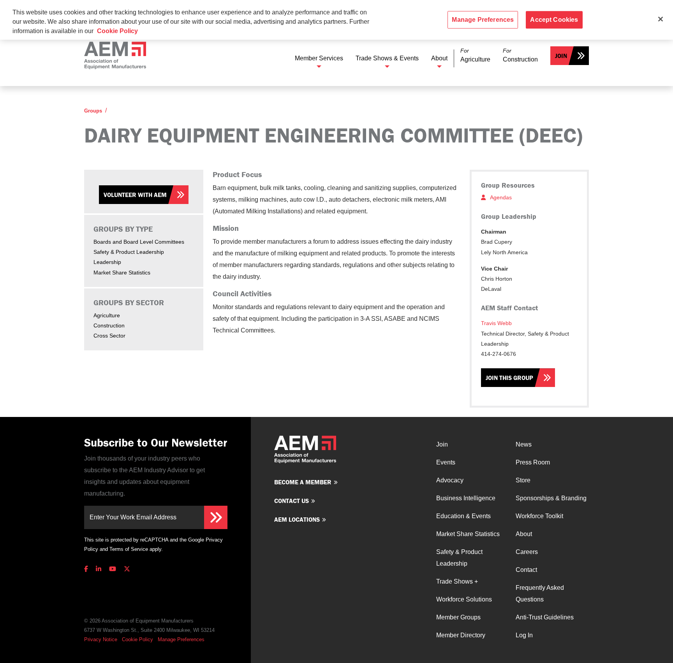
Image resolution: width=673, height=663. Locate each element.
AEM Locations (297, 519)
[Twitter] (127, 569)
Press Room (533, 462)
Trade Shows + (457, 581)
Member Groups (458, 617)
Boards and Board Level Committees (138, 242)
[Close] (660, 19)
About (439, 58)
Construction (109, 325)
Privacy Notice (100, 639)
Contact (526, 569)
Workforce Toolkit (539, 516)
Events (445, 462)
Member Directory (460, 635)
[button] (475, 55)
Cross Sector (109, 335)
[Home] (115, 55)
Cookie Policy (137, 639)
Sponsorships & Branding (551, 498)
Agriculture (106, 315)
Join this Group (509, 378)
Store (523, 480)
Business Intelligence (465, 498)
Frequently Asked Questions (540, 593)
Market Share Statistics (121, 272)
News (524, 444)
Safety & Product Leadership (128, 252)
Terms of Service (128, 549)
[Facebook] (87, 569)
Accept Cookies (554, 19)
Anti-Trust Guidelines (545, 617)
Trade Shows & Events (387, 58)
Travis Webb (496, 323)
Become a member (302, 482)
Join (561, 56)
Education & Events (463, 516)
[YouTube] (112, 569)
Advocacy (449, 480)
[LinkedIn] (98, 569)
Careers (527, 552)
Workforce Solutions (464, 599)
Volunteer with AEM (135, 195)
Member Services (319, 58)
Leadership (107, 262)
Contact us (291, 501)
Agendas (500, 197)
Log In (524, 635)
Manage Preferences (181, 639)
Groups (93, 111)
